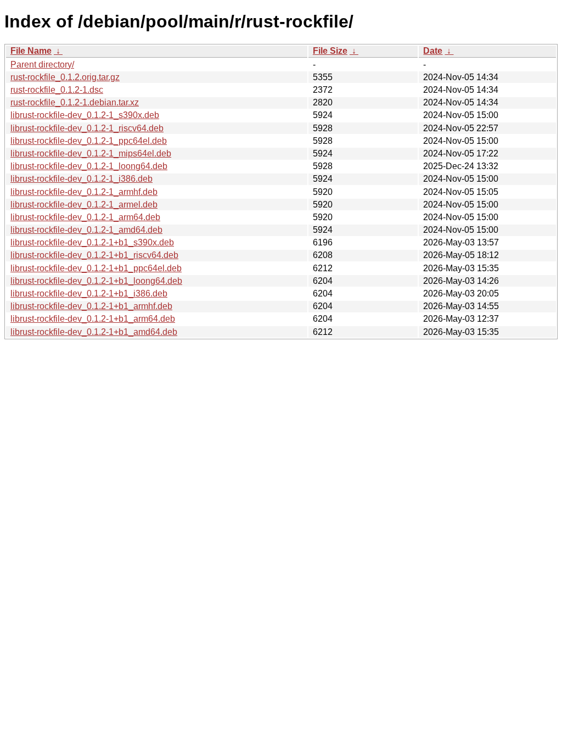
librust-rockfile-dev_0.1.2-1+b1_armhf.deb (91, 306)
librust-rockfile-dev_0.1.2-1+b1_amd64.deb (93, 332)
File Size (330, 50)
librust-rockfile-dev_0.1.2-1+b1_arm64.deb (92, 318)
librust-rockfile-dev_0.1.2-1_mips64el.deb (90, 153)
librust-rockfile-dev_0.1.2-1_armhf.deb (84, 192)
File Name (31, 50)
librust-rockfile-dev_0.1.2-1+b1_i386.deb (88, 293)
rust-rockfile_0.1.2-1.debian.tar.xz (74, 102)
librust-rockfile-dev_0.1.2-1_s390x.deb (84, 115)
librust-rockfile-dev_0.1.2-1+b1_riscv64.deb (94, 255)
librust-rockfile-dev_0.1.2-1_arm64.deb (85, 217)
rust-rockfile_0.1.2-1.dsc (56, 89)
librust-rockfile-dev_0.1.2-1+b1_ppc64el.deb (96, 268)
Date (432, 50)
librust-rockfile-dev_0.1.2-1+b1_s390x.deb (92, 242)
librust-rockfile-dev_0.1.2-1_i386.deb (81, 178)
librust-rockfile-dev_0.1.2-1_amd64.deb (86, 229)
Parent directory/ (42, 64)
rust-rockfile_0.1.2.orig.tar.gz (65, 77)
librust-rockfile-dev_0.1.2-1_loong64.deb (88, 166)
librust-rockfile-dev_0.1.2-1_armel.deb (84, 204)
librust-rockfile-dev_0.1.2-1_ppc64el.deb (88, 140)
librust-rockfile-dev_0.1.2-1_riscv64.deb (87, 128)
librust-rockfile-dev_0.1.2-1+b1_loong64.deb (96, 281)
